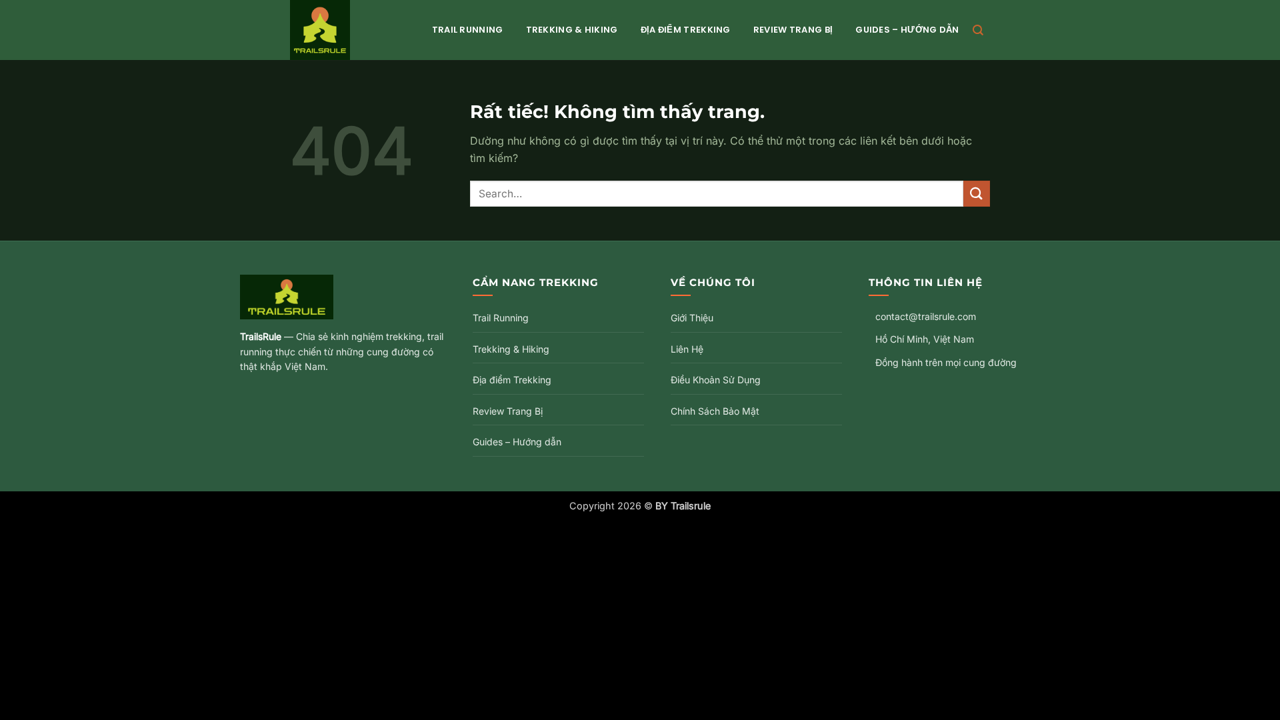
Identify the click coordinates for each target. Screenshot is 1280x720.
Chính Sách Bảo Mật (715, 411)
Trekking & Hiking (572, 29)
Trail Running (467, 29)
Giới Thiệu (692, 317)
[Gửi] (976, 194)
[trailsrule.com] (347, 30)
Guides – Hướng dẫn (907, 29)
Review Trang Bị (793, 29)
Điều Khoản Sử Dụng (716, 379)
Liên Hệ (687, 349)
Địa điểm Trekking (686, 29)
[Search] (978, 30)
